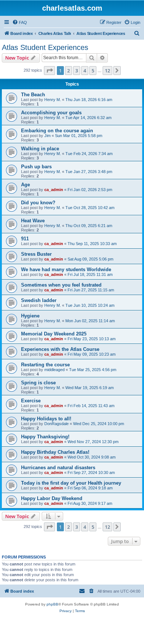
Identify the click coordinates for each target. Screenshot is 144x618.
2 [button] (68, 70)
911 (25, 238)
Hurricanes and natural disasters (58, 467)
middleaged (54, 369)
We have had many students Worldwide (66, 269)
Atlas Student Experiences (45, 47)
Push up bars (36, 166)
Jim (47, 135)
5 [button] (93, 70)
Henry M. (52, 99)
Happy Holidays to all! (46, 418)
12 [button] (107, 70)
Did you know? (38, 202)
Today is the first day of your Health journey (71, 483)
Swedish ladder (38, 300)
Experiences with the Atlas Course (60, 349)
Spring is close (38, 382)
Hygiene (30, 316)
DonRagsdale (56, 423)
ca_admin (53, 189)
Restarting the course (45, 364)
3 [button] (76, 70)
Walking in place (40, 148)
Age (25, 184)
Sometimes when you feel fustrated (61, 285)
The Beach (33, 94)
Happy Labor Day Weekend (51, 498)
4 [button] (84, 70)
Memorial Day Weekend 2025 (53, 334)
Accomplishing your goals (51, 112)
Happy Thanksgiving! (45, 436)
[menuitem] (19, 22)
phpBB (52, 604)
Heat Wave (33, 220)
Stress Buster (36, 254)
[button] (49, 70)
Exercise (31, 400)
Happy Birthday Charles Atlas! (55, 452)
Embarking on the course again (57, 130)
